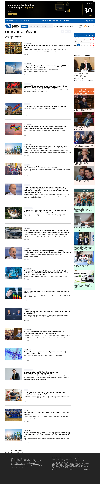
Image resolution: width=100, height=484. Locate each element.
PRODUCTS (27, 21)
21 (87, 43)
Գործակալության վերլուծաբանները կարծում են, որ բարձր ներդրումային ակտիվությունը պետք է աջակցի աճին (47, 295)
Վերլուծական (27, 430)
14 (87, 41)
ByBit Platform (26, 460)
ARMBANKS (19, 21)
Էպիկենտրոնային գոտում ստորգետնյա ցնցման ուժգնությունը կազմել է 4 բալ (44, 355)
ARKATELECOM (10, 21)
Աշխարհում (36, 464)
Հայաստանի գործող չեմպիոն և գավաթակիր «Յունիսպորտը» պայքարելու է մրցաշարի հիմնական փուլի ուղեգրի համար (46, 417)
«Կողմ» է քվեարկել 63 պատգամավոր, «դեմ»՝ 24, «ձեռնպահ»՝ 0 (40, 108)
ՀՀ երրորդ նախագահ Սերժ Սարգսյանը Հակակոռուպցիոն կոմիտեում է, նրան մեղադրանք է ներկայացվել (47, 170)
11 (78, 41)
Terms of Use (71, 469)
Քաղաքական (27, 104)
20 (84, 43)
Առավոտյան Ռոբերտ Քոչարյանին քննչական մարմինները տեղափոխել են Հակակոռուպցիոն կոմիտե (43, 255)
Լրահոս (24, 26)
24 (75, 45)
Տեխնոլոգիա (14, 463)
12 (81, 41)
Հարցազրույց (24, 465)
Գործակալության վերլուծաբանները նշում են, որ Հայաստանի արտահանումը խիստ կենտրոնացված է (45, 277)
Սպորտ (22, 463)
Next (18, 38)
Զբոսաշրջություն (16, 462)
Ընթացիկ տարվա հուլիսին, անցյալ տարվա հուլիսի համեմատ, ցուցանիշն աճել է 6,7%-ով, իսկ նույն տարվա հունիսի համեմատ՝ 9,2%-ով (47, 90)
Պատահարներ (27, 349)
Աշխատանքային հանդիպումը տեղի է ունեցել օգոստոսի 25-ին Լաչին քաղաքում (44, 130)
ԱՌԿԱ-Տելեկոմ (84, 190)
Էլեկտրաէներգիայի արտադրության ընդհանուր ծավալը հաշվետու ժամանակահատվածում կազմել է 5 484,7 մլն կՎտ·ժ (41, 70)
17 (75, 43)
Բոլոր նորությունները (16, 458)
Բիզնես (26, 390)
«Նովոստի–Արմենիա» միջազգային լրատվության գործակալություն (84, 91)
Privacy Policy (55, 469)
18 (78, 43)
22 (90, 43)
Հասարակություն (28, 208)
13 (84, 41)
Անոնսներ (33, 465)
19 (81, 43)
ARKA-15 (40, 465)
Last (22, 38)
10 (75, 41)
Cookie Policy (87, 469)
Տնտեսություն (34, 26)
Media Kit (43, 26)
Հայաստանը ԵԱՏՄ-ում (29, 462)
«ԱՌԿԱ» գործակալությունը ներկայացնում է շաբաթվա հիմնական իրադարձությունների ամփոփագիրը (46, 439)
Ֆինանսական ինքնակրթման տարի (21, 464)
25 (78, 45)
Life (39, 462)
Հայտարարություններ (17, 467)
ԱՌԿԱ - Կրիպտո (36, 460)
